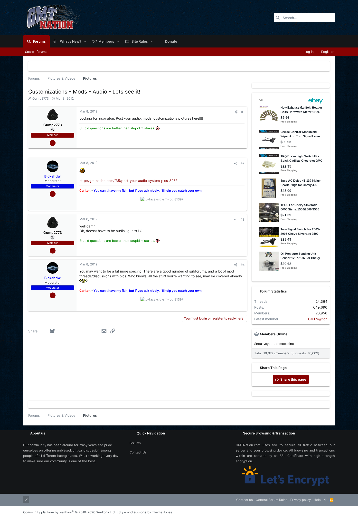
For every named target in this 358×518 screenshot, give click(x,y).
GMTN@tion (317, 319)
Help (317, 500)
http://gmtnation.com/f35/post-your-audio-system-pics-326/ (128, 181)
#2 (243, 163)
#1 (243, 112)
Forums (135, 443)
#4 (243, 265)
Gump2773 (40, 98)
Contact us (138, 452)
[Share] (236, 112)
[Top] (325, 499)
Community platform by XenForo (69, 512)
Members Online (273, 334)
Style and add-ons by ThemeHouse (145, 512)
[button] (85, 41)
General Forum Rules (271, 500)
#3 (243, 219)
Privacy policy (300, 500)
